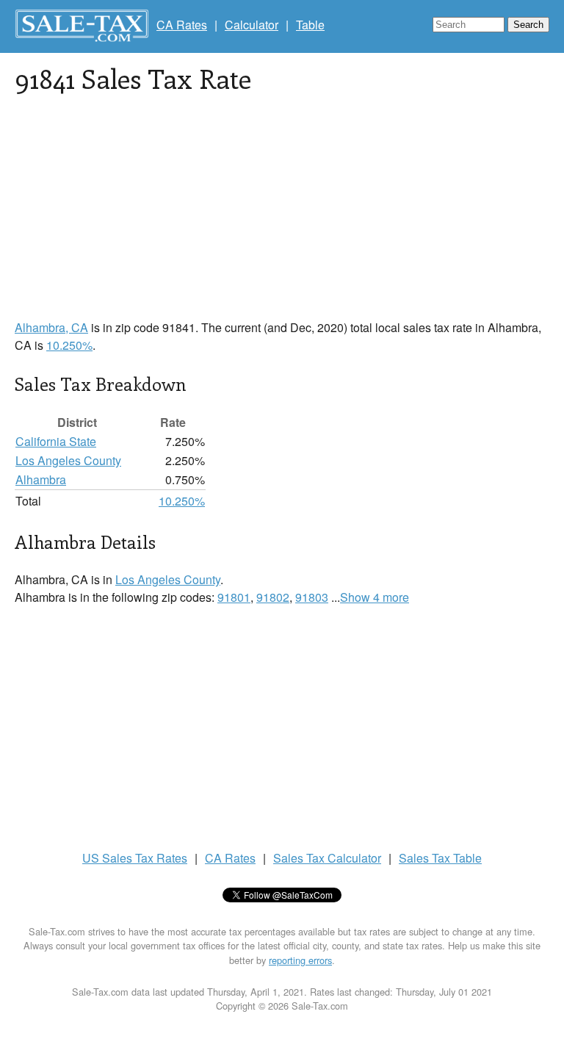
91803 (311, 597)
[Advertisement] (282, 216)
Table (310, 24)
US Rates (134, 857)
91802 (272, 597)
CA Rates (181, 24)
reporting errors (300, 960)
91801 (233, 597)
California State (55, 441)
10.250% (69, 345)
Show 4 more (374, 597)
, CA (51, 327)
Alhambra (40, 479)
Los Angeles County (68, 460)
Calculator (251, 24)
